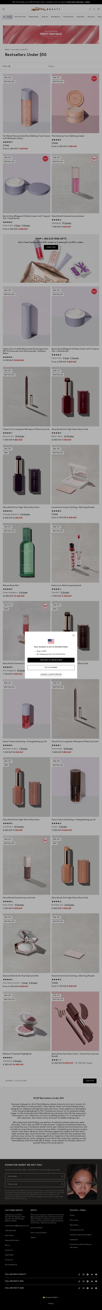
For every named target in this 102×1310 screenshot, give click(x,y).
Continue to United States (51, 660)
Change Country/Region (51, 674)
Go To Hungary (51, 667)
